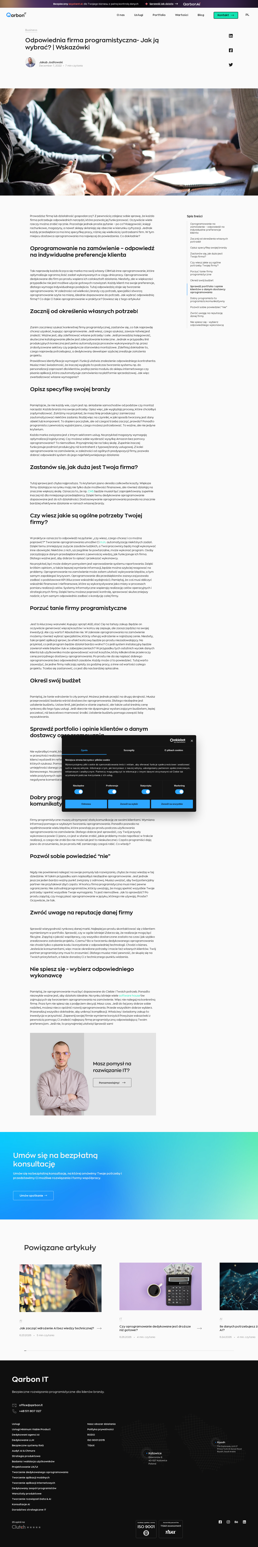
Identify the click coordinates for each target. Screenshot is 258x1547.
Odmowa (86, 804)
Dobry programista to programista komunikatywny (207, 300)
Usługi (138, 15)
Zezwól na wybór (129, 804)
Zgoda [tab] (84, 750)
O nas (121, 15)
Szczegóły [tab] (129, 750)
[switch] (112, 791)
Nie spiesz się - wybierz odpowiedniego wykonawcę (207, 323)
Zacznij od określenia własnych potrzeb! (209, 240)
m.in (103, 542)
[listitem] (60, 1302)
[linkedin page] (244, 1529)
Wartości (181, 15)
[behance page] (236, 1529)
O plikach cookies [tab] (174, 750)
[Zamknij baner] (192, 741)
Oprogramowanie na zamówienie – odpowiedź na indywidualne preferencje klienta (207, 228)
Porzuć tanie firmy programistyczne (201, 273)
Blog (201, 15)
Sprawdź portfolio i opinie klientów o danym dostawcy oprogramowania (207, 289)
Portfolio (159, 15)
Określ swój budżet (202, 280)
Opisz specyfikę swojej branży (208, 248)
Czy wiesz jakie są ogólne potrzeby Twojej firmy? (205, 264)
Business (31, 30)
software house (129, 995)
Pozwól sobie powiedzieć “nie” (208, 307)
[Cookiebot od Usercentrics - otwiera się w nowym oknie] (172, 741)
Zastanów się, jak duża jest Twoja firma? (206, 255)
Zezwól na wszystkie (172, 804)
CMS (91, 491)
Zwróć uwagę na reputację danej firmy (206, 314)
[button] (246, 15)
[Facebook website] (220, 1529)
